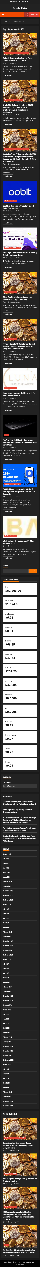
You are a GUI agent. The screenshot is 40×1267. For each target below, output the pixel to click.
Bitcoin (7, 100)
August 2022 (7, 1064)
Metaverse (16, 149)
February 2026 (7, 881)
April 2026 (6, 872)
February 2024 (7, 987)
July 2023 (6, 1014)
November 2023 (8, 1000)
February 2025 (7, 932)
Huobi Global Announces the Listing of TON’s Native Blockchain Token (20, 379)
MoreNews (31, 1262)
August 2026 (7, 854)
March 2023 (6, 1032)
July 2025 (6, 909)
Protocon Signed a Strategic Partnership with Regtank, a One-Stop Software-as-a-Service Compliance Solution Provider (20, 330)
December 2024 (8, 941)
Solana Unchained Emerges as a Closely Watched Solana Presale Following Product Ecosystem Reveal (19, 802)
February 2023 (7, 1037)
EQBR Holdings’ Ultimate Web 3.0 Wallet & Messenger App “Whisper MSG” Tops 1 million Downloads (20, 475)
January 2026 (7, 886)
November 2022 (8, 1051)
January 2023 (7, 1042)
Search (5, 565)
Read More (8, 75)
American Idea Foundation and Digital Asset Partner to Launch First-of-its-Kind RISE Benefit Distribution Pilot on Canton (19, 838)
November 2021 (8, 1106)
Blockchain (16, 53)
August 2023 (7, 1010)
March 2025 (6, 927)
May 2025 (6, 918)
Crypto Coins (20, 8)
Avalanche (8, 53)
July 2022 (6, 1069)
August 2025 (7, 904)
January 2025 (7, 936)
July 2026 (6, 859)
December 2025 (8, 891)
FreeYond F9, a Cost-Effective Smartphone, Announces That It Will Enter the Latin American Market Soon (20, 426)
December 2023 (8, 996)
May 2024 (6, 973)
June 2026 (6, 863)
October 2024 (7, 950)
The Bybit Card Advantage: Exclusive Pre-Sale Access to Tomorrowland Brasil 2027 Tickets (19, 829)
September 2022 (8, 1060)
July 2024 (6, 964)
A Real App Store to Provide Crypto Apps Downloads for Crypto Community (20, 283)
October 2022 (7, 1055)
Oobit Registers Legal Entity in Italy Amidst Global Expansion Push (20, 192)
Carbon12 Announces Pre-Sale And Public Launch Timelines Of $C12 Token (20, 44)
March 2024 (6, 982)
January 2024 (7, 991)
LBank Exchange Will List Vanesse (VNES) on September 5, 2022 (20, 527)
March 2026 (6, 877)
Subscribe (34, 14)
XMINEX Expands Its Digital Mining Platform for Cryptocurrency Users (20, 1179)
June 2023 (6, 1019)
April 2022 (6, 1083)
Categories (7, 782)
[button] (3, 14)
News (22, 53)
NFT (27, 53)
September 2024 (8, 955)
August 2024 (7, 959)
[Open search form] (22, 14)
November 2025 (8, 895)
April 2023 (6, 1028)
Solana (24, 1138)
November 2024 (8, 945)
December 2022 (8, 1046)
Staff (5, 63)
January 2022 (7, 1096)
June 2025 (6, 913)
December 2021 (8, 1101)
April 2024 (6, 977)
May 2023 (6, 1023)
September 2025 (8, 900)
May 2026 (6, 868)
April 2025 (6, 923)
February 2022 (7, 1092)
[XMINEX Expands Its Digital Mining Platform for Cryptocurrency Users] (20, 1164)
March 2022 (6, 1087)
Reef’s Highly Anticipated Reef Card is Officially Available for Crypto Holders (20, 239)
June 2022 (6, 1074)
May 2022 (6, 1078)
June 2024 (6, 968)
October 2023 (7, 1005)
